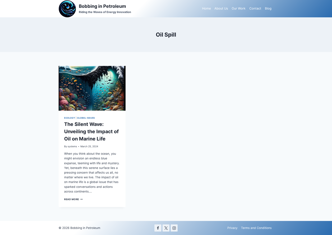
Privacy (232, 228)
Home (206, 8)
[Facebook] (158, 228)
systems (72, 146)
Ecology (69, 118)
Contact (255, 8)
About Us (221, 8)
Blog (268, 8)
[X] (166, 228)
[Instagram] (174, 228)
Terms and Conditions (256, 228)
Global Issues (86, 118)
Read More (73, 199)
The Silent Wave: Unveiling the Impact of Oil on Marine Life (91, 131)
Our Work (239, 8)
